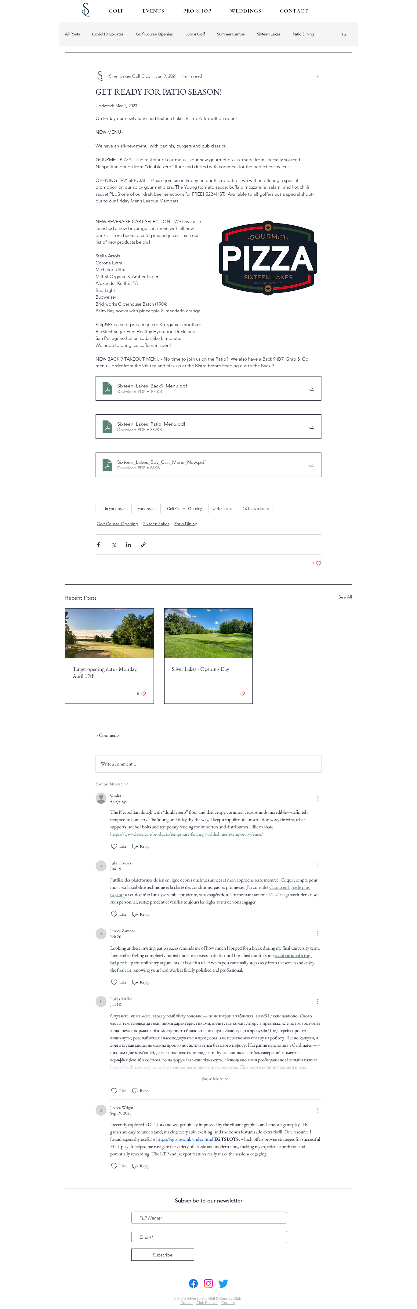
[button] (116, 10)
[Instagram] (208, 1283)
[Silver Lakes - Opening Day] (209, 633)
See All (345, 597)
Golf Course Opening (154, 34)
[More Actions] (317, 798)
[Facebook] (193, 1283)
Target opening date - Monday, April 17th (105, 672)
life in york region (114, 508)
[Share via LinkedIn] (128, 544)
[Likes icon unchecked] (114, 846)
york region (147, 508)
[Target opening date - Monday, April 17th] (109, 633)
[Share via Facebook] (98, 544)
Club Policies (207, 1303)
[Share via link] (143, 544)
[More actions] (317, 76)
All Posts (72, 34)
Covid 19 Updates (108, 34)
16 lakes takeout (256, 508)
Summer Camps (231, 34)
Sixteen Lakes (269, 34)
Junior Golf (195, 34)
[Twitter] (223, 1283)
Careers (228, 1303)
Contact (186, 1303)
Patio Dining (303, 34)
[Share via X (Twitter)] (113, 544)
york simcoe (222, 508)
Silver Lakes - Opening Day (200, 668)
